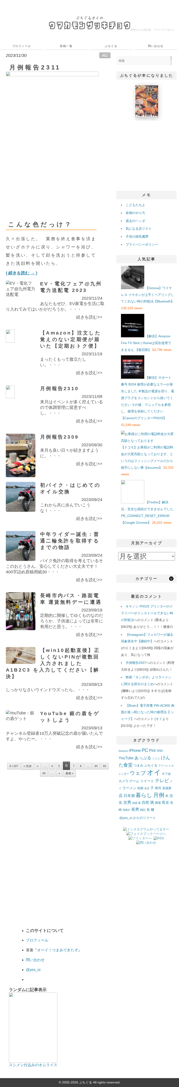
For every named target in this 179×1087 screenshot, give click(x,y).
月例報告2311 (35, 67)
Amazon (123, 750)
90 (44, 773)
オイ (159, 719)
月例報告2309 (59, 437)
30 (96, 766)
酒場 (158, 802)
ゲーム (134, 781)
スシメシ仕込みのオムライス (33, 1065)
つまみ (138, 765)
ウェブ (138, 773)
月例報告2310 (59, 388)
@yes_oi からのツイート (137, 818)
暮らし (144, 795)
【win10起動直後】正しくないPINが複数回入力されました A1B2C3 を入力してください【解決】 (53, 663)
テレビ (162, 780)
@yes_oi (33, 970)
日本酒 (129, 795)
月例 (158, 795)
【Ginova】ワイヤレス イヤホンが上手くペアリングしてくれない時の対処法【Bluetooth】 (147, 294)
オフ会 (166, 773)
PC (145, 750)
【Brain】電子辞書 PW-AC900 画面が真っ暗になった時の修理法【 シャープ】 (147, 712)
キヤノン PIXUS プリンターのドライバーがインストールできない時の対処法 (147, 613)
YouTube (126, 758)
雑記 (105, 55)
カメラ (123, 781)
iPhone (135, 750)
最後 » (69, 773)
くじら (156, 758)
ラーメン (129, 788)
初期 (140, 788)
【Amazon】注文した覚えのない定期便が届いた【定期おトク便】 (70, 339)
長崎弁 (126, 809)
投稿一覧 (66, 46)
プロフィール (21, 46)
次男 (127, 802)
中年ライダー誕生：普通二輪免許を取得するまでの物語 (70, 540)
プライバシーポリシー (142, 244)
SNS (160, 751)
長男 (135, 809)
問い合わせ (156, 46)
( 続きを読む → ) (21, 273)
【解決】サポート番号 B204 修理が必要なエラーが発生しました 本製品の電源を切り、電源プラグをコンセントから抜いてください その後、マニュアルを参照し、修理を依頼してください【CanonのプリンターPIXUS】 (147, 398)
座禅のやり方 (135, 213)
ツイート (147, 781)
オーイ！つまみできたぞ (57, 950)
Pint (152, 750)
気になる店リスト (139, 228)
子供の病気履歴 (137, 236)
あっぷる (142, 758)
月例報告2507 (136, 663)
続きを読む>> (89, 317)
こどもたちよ (135, 205)
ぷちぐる (111, 46)
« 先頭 (27, 766)
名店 (146, 788)
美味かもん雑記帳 (152, 29)
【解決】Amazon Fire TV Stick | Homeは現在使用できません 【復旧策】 (146, 343)
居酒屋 (166, 788)
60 (104, 766)
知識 (134, 802)
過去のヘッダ (135, 221)
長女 (165, 802)
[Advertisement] (146, 154)
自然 (145, 802)
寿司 (158, 788)
